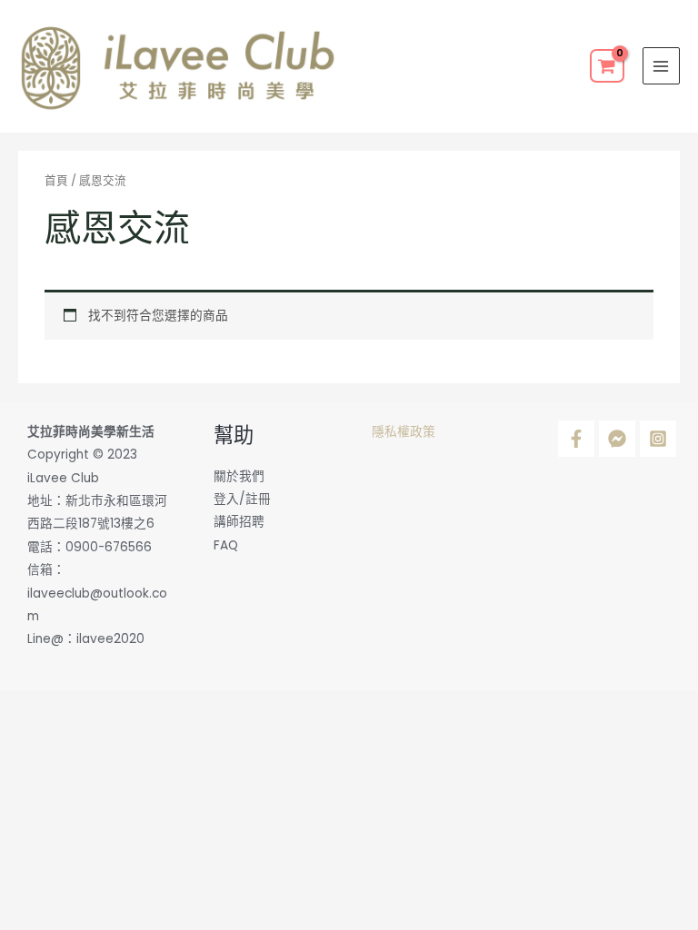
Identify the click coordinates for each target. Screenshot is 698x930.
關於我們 (239, 476)
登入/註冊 (242, 499)
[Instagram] (658, 438)
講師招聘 (239, 521)
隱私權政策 (403, 431)
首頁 (56, 180)
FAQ (226, 545)
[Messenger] (617, 438)
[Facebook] (576, 438)
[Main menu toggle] (661, 65)
